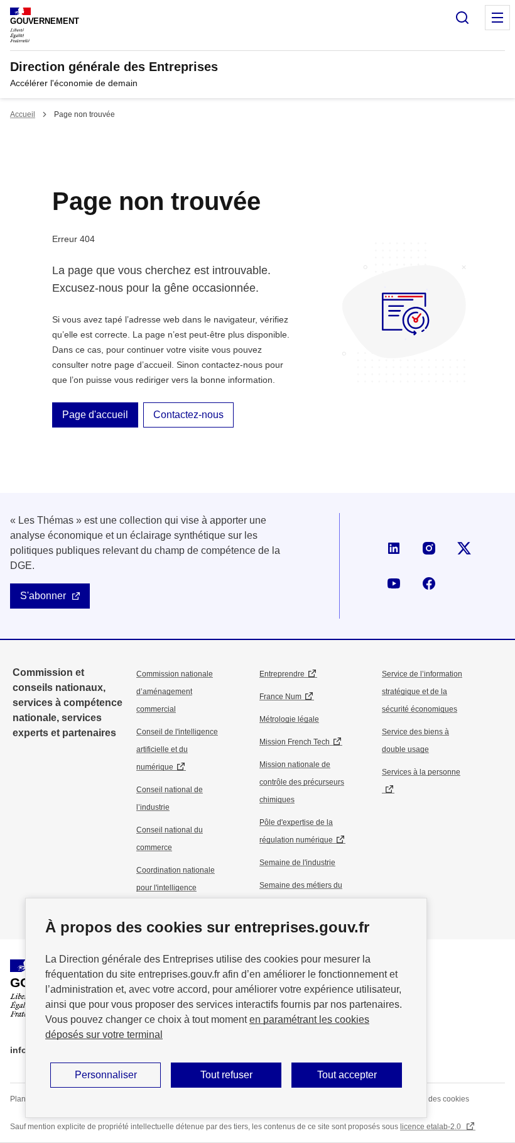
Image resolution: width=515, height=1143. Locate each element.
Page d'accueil (95, 414)
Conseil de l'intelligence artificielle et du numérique (177, 749)
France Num (280, 696)
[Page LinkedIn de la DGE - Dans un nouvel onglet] (393, 548)
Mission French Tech (294, 741)
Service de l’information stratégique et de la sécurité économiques (422, 692)
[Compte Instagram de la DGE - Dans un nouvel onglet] (429, 548)
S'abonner (43, 595)
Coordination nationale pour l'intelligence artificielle (175, 888)
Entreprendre (282, 674)
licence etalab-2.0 (431, 1126)
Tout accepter (347, 1074)
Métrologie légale (289, 719)
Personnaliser (106, 1074)
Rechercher (462, 17)
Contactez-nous (188, 414)
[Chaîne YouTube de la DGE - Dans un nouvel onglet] (393, 583)
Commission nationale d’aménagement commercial (174, 692)
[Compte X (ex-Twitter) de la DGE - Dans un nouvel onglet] (464, 548)
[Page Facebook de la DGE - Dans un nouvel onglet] (429, 583)
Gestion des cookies (434, 1099)
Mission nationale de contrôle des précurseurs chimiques (301, 782)
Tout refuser (226, 1074)
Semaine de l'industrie (297, 862)
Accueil (22, 114)
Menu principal (497, 17)
